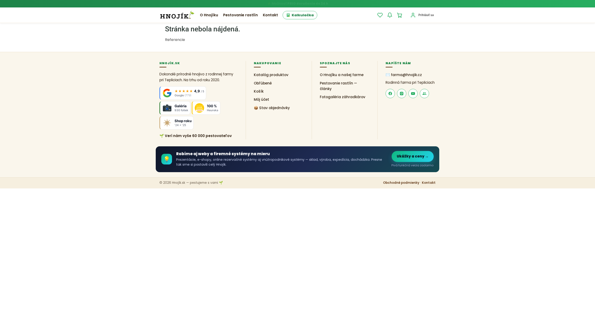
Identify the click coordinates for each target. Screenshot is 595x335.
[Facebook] (390, 93)
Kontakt (270, 15)
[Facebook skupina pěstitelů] (424, 93)
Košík (259, 91)
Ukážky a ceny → (413, 156)
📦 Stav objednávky (272, 107)
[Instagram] (401, 93)
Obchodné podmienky (401, 183)
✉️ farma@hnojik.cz (404, 74)
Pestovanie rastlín (240, 15)
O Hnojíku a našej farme (342, 74)
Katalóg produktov (271, 74)
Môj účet (261, 99)
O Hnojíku (209, 15)
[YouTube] (413, 93)
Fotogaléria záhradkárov (342, 96)
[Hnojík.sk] (177, 15)
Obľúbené (263, 83)
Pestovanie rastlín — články (338, 86)
